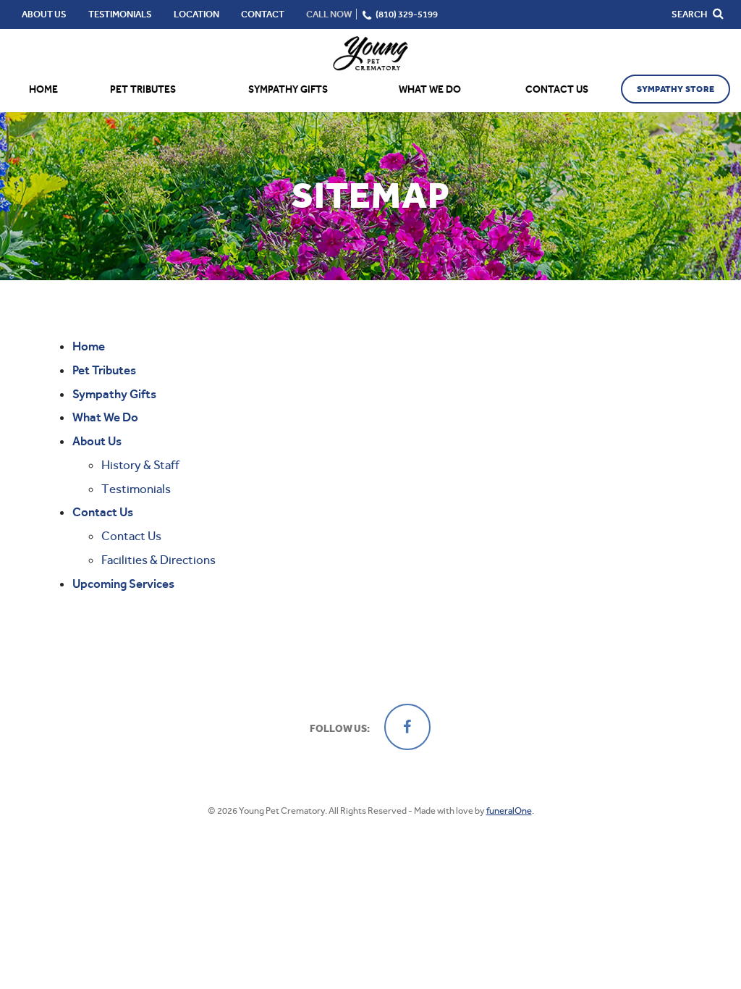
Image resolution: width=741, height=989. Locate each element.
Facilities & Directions (158, 559)
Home (43, 89)
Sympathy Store (675, 89)
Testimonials (136, 488)
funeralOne (509, 810)
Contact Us (131, 536)
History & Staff (140, 465)
